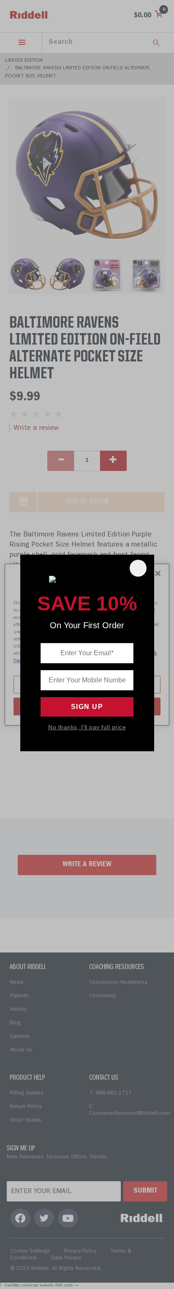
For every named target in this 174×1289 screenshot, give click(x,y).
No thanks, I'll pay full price (87, 727)
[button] (138, 568)
